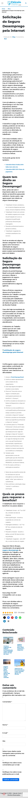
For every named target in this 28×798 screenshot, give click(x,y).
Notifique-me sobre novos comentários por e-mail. (12, 764)
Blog (9, 8)
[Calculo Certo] (14, 3)
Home (3, 8)
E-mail (5, 733)
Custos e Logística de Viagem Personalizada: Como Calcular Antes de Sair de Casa (8, 650)
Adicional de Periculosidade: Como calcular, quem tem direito (19, 671)
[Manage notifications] (4, 794)
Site (3, 741)
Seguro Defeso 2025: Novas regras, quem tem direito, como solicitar (7, 672)
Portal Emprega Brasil (17, 377)
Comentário (7, 702)
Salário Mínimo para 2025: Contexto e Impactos (20, 647)
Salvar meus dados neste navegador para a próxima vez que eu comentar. (13, 753)
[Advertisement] (14, 57)
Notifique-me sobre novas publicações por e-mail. (11, 773)
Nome (5, 725)
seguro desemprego (10, 550)
